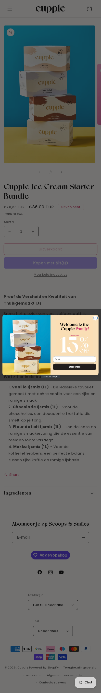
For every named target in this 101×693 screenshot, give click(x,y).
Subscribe (74, 367)
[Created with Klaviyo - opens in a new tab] (50, 376)
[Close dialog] (95, 318)
